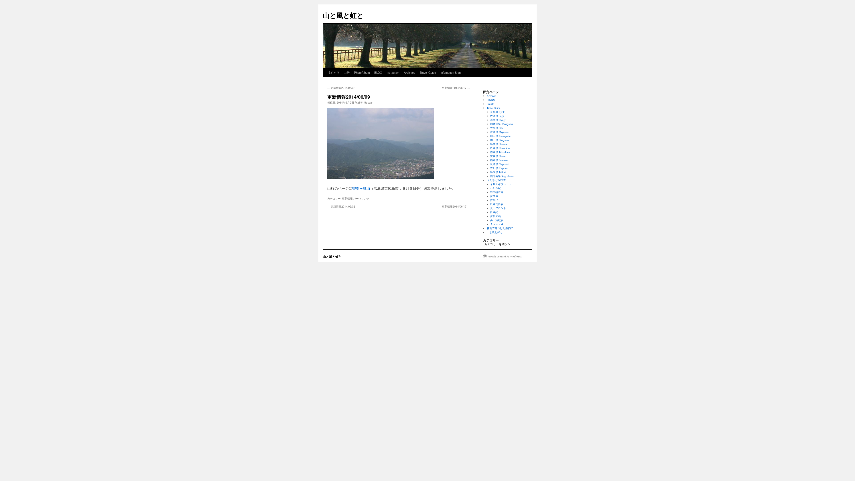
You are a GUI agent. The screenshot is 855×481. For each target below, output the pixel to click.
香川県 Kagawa (498, 168)
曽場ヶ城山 (361, 188)
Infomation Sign (450, 72)
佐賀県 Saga (497, 116)
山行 (347, 72)
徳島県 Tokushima (500, 152)
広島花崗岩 (496, 204)
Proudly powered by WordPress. (505, 256)
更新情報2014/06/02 (341, 88)
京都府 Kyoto (497, 112)
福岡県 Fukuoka (499, 160)
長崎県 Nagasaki (499, 164)
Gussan (368, 102)
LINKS (491, 100)
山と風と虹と (343, 15)
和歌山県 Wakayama (501, 124)
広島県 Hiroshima (500, 148)
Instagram (393, 72)
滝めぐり (333, 72)
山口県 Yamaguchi (500, 136)
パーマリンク (361, 198)
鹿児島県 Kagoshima (501, 176)
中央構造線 (496, 192)
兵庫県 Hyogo (498, 120)
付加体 (494, 196)
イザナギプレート (500, 184)
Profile (490, 104)
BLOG (378, 72)
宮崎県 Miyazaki (499, 132)
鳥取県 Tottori (498, 172)
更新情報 (347, 198)
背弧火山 (495, 216)
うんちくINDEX (496, 180)
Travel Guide (428, 72)
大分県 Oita (496, 128)
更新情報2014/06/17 (456, 88)
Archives (409, 72)
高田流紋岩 (496, 220)
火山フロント (498, 208)
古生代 (494, 200)
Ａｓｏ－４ (496, 224)
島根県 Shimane (499, 144)
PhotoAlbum (362, 72)
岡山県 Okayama (499, 140)
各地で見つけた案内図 (500, 228)
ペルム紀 (495, 188)
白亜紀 (494, 212)
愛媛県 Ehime (497, 156)
